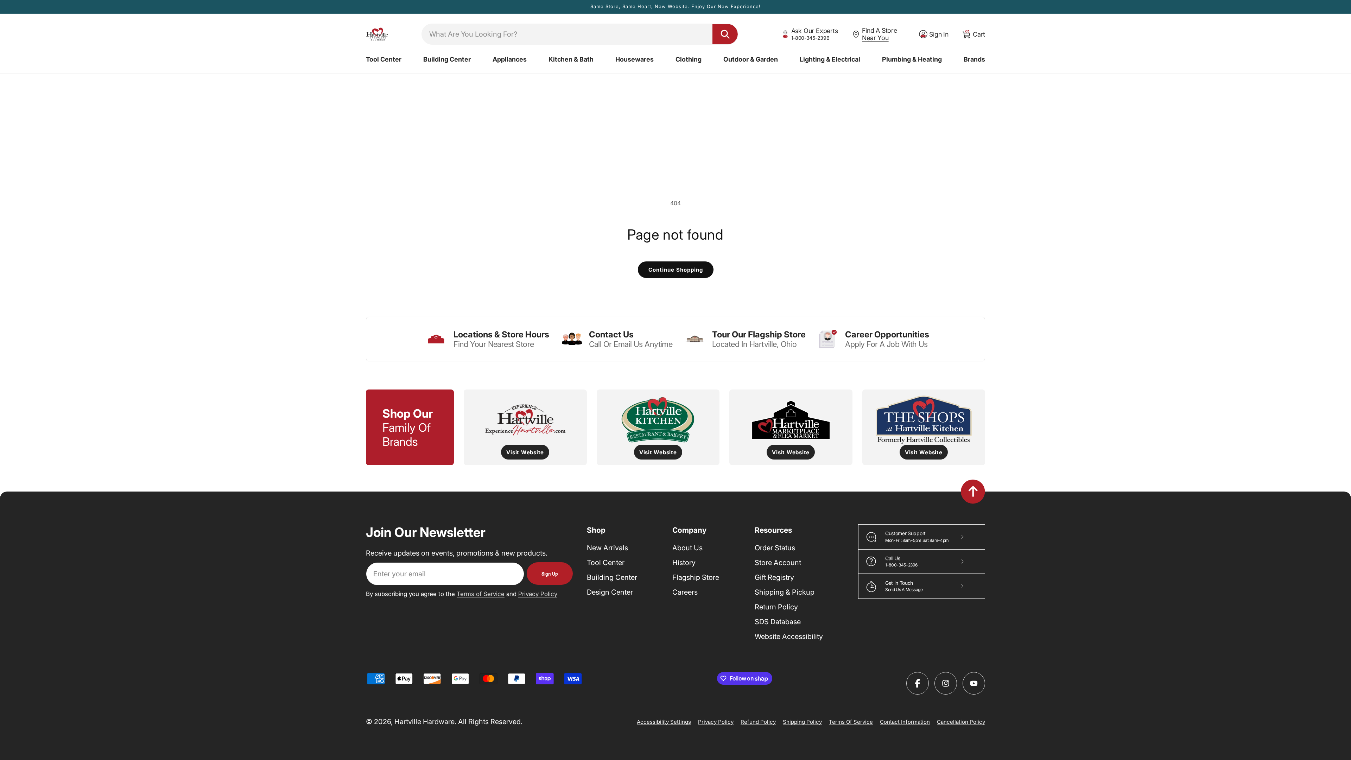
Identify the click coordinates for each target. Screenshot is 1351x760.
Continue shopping (675, 269)
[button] (383, 59)
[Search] (725, 34)
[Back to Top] (973, 491)
